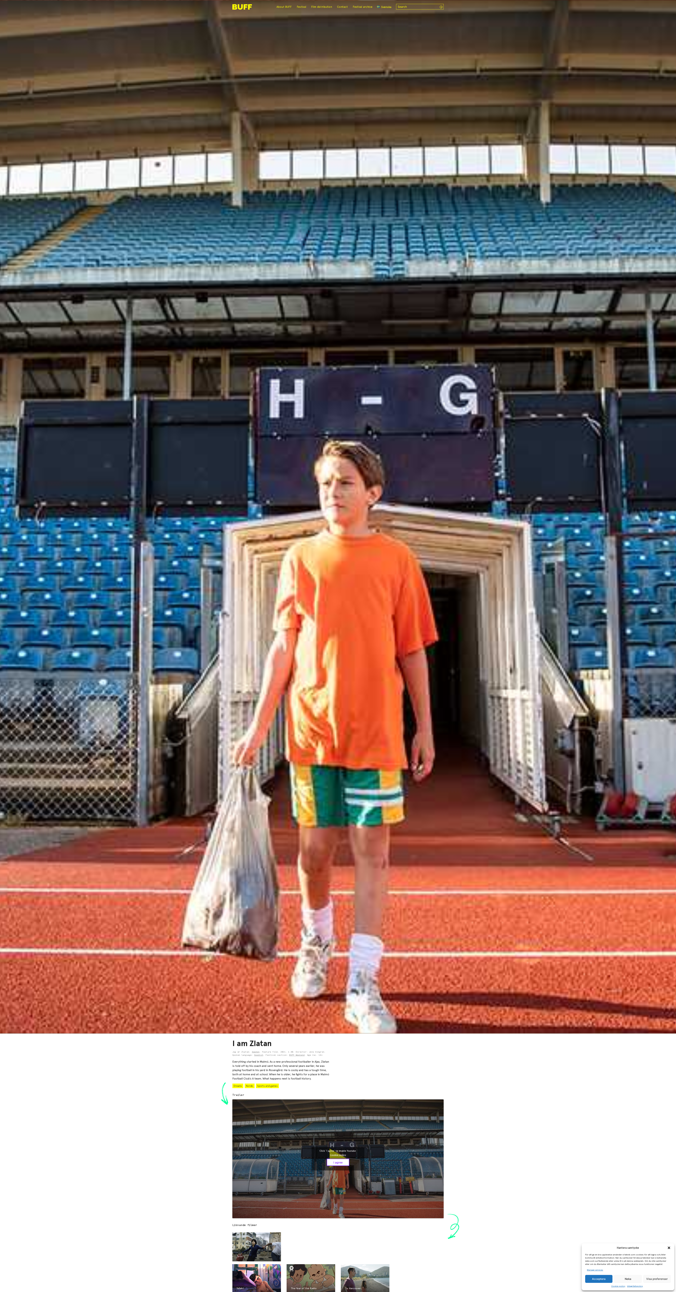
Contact (342, 6)
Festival (301, 6)
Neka (628, 1279)
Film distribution (321, 6)
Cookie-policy (618, 1286)
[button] (669, 1248)
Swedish (258, 1055)
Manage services (595, 1270)
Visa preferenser (657, 1279)
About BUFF (284, 6)
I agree (338, 1162)
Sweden (255, 1052)
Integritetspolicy (635, 1286)
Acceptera (599, 1279)
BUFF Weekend (297, 1055)
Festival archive (363, 6)
